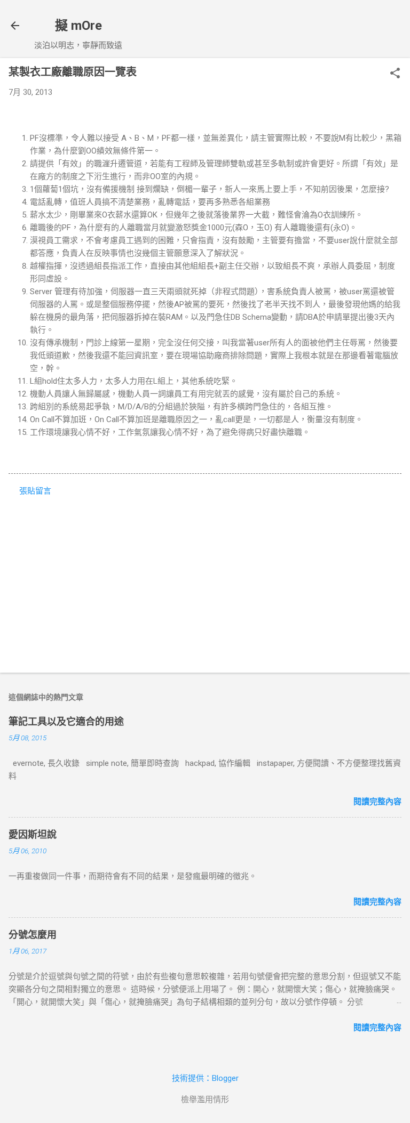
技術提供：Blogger (205, 1078)
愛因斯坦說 (33, 834)
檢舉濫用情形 (205, 1099)
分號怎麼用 (33, 934)
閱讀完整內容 (377, 801)
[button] (395, 74)
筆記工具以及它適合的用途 (66, 721)
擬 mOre (78, 25)
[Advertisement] (205, 581)
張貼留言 (35, 491)
